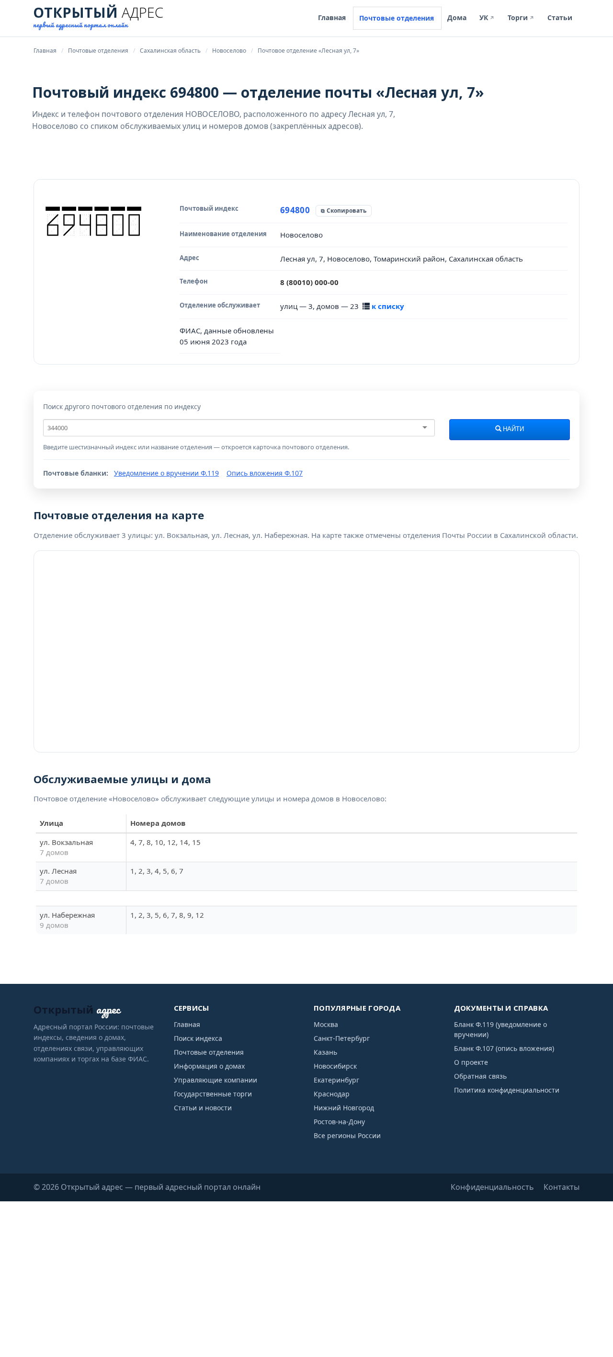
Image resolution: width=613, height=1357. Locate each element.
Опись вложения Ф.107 (265, 473)
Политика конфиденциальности (506, 1090)
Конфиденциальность (492, 1187)
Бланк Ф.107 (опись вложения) (504, 1048)
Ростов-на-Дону (339, 1121)
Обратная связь (480, 1076)
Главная (332, 17)
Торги (521, 17)
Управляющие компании (215, 1079)
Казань (325, 1052)
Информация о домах (209, 1066)
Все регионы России (347, 1135)
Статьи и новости (203, 1107)
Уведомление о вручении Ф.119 (166, 473)
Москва (326, 1024)
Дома (456, 17)
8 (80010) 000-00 (309, 282)
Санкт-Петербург (342, 1038)
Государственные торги (213, 1093)
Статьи (559, 17)
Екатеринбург (336, 1079)
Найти (512, 429)
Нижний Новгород (344, 1107)
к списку (388, 306)
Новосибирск (335, 1066)
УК (487, 17)
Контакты (561, 1187)
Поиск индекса (198, 1038)
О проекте (471, 1062)
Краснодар (332, 1093)
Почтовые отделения (396, 18)
